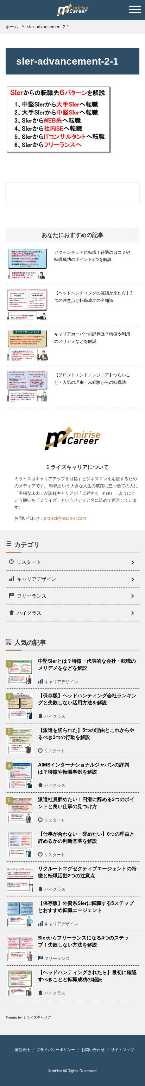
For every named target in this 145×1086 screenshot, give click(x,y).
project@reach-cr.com (65, 518)
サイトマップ (122, 1050)
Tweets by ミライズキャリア (28, 1017)
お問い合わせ (93, 1050)
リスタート (29, 562)
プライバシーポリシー (55, 1050)
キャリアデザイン (36, 579)
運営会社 (22, 1050)
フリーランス (31, 596)
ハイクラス (29, 613)
